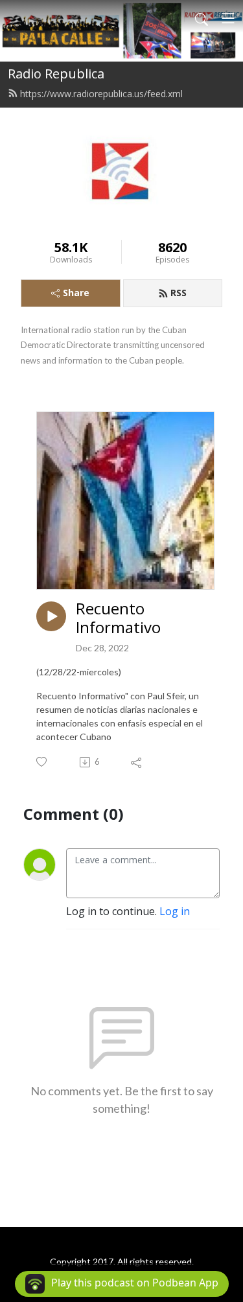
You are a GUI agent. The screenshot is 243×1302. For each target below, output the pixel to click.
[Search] (201, 18)
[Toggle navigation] (228, 18)
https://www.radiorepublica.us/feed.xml (101, 93)
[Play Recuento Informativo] (51, 616)
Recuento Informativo (118, 618)
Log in (174, 911)
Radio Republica (56, 73)
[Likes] (42, 762)
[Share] (137, 762)
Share (76, 292)
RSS (178, 292)
